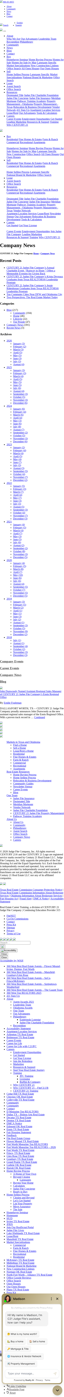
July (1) (17, 640)
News (9, 11)
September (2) (20, 432)
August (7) (18, 429)
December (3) (20, 518)
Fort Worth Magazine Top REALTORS (27, 1144)
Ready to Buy (20, 1191)
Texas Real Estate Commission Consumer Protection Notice (31, 889)
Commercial (13, 142)
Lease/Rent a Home (23, 751)
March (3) (18, 349)
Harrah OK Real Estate (19, 1168)
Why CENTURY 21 (17, 124)
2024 (9, 406)
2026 (9, 340)
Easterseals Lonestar (30, 1019)
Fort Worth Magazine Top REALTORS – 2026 (31, 1147)
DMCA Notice (41, 898)
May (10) (18, 575)
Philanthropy (26, 41)
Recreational (26, 142)
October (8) (19, 551)
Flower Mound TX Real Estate (23, 1141)
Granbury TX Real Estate (20, 1159)
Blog (8, 14)
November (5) (20, 592)
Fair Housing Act (9, 898)
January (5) (19, 486)
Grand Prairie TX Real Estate (22, 1162)
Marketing (18, 1064)
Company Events (11, 661)
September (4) (20, 646)
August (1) (18, 622)
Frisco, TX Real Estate (18, 1153)
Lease (10, 83)
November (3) (20, 400)
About (9, 6)
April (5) (17, 352)
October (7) (19, 589)
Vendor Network (22, 210)
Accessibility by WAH (11, 960)
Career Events (14, 119)
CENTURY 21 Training (25, 1090)
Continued (39, 717)
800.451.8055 (8, 2)
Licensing (25, 1079)
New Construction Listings (45, 65)
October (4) (19, 474)
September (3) (20, 394)
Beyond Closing (21, 1176)
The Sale (17, 1209)
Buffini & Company (30, 1082)
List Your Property (22, 1203)
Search (5, 25)
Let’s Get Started (22, 1200)
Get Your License (28, 225)
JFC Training (26, 1076)
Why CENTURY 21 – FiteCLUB (30, 1087)
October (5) (19, 397)
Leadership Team (47, 38)
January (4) (19, 524)
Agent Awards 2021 (23, 1001)
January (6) (19, 408)
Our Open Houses (49, 68)
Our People (19, 321)
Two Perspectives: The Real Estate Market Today (32, 297)
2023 (9, 444)
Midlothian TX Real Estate (20, 1263)
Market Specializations (18, 65)
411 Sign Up (23, 110)
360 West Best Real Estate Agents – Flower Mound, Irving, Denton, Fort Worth (34, 968)
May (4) (17, 459)
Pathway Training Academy (31, 101)
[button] (16, 1386)
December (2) (20, 480)
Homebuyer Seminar (17, 59)
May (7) (17, 497)
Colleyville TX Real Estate (20, 1099)
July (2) (17, 619)
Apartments (39, 142)
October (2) (19, 649)
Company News (48, 253)
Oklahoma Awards (22, 1007)
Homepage (12, 1215)
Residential (12, 139)
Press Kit (11, 924)
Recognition (13, 41)
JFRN (10, 1224)
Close (4, 954)
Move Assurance (22, 1206)
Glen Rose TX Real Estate (20, 1156)
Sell (9, 71)
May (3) (17, 420)
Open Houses (14, 1283)
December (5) (20, 557)
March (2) (18, 607)
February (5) (19, 527)
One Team (12, 795)
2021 (9, 521)
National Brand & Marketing (38, 77)
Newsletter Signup (22, 786)
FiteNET (11, 915)
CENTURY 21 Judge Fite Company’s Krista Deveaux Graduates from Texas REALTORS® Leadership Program (35, 279)
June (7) (17, 462)
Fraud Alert (26, 898)
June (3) (17, 358)
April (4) (17, 417)
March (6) (18, 414)
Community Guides (23, 783)
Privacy (10, 930)
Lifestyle (17, 318)
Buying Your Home (23, 1182)
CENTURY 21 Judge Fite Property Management (38, 813)
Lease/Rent (12, 113)
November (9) (20, 631)
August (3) (18, 468)
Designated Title (15, 95)
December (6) (20, 403)
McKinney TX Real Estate (20, 1260)
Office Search (14, 68)
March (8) (18, 569)
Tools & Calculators (46, 113)
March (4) (18, 376)
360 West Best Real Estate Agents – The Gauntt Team (35, 990)
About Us (12, 819)
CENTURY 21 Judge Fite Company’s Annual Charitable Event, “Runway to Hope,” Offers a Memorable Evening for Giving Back (31, 270)
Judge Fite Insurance (40, 98)
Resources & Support (38, 121)
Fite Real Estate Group (18, 1138)
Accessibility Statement (19, 1028)
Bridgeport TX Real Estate (20, 1037)
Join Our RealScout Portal (20, 1227)
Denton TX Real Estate (19, 1120)
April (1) (17, 610)
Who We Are (13, 38)
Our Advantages (29, 38)
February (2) (19, 346)
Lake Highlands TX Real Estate (23, 1233)
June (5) (17, 385)
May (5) (17, 355)
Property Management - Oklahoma (31, 102)
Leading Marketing (16, 121)
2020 (9, 560)
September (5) (20, 471)
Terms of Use (14, 933)
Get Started (56, 119)
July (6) (17, 388)
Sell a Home (19, 748)
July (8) (17, 426)
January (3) (19, 343)
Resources (12, 92)
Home (36, 253)
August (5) (18, 506)
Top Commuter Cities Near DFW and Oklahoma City (34, 294)
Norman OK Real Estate (19, 1271)
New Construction (16, 154)
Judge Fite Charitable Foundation (41, 95)
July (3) (17, 361)
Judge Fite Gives (15, 1230)
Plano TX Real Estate (18, 1289)
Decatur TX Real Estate (19, 1117)
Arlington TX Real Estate (20, 1034)
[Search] (2, 947)
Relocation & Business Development (32, 107)
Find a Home (20, 745)
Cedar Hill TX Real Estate (20, 1093)
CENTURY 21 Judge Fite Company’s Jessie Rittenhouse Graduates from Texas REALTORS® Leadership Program (33, 288)
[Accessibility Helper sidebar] (8, 950)
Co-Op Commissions (17, 918)
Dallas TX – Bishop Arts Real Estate (26, 1114)
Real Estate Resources (18, 771)
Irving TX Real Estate (18, 1221)
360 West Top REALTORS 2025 (24, 992)
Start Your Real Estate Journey (29, 1070)
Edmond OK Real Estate (19, 1126)
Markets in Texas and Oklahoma (23, 742)
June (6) (17, 423)
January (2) (19, 447)
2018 (9, 637)
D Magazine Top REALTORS (23, 1111)
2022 (9, 483)
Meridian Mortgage (23, 804)
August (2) (18, 545)
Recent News (14, 327)
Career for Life (14, 1043)
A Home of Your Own (24, 1173)
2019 (9, 598)
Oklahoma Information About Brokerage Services (36, 895)
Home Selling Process (18, 74)
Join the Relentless (22, 1061)
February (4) (19, 411)
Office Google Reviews (19, 1277)
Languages (25, 1179)
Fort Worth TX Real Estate (20, 1150)
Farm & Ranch (50, 139)
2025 (9, 367)
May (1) (17, 613)
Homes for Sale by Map (24, 62)
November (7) (20, 477)
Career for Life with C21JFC (22, 1046)
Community (11, 9)
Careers (10, 116)
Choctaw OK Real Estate (20, 1096)
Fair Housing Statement (19, 1132)
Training (54, 121)
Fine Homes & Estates (30, 139)
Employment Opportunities (36, 119)
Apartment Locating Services (45, 110)
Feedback (12, 1135)
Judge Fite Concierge (18, 98)
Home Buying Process (40, 59)
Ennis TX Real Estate (18, 1129)
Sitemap (11, 927)
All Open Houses (30, 68)
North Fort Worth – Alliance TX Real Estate (29, 1274)
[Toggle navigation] (4, 31)
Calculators (19, 1185)
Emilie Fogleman (12, 702)
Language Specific (46, 62)
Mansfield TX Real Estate (20, 1239)
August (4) (18, 364)
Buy (9, 56)
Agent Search (14, 86)
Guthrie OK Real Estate (19, 1165)
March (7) (18, 492)
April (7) (17, 533)
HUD (9, 1218)
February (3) (19, 373)
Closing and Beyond (23, 1197)
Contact (9, 16)
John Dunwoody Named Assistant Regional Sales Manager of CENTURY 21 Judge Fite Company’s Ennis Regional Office (30, 694)
